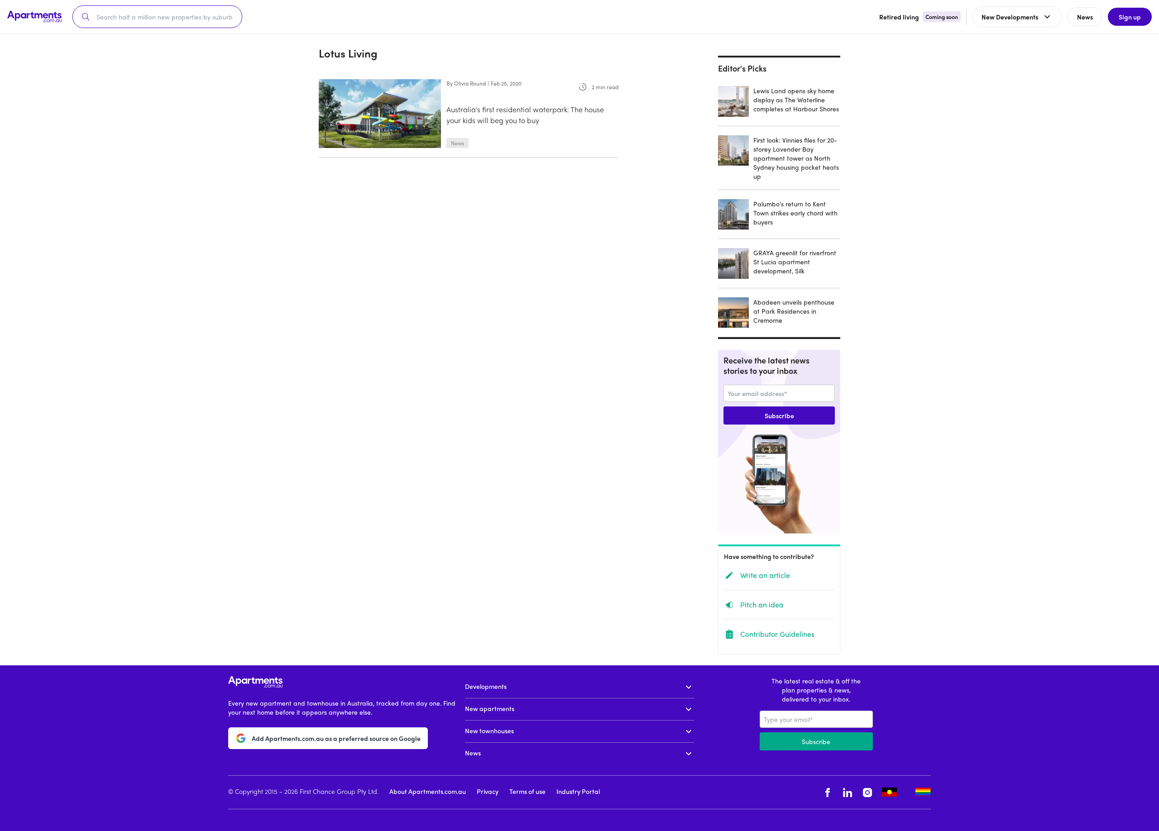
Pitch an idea (762, 604)
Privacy (487, 791)
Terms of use (527, 791)
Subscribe (779, 415)
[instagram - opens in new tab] (867, 792)
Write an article (765, 575)
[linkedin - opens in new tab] (847, 792)
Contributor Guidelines (777, 634)
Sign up (1130, 16)
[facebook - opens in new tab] (827, 792)
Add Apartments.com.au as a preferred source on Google (336, 738)
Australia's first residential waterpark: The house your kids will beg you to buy (525, 114)
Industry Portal (578, 791)
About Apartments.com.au (427, 791)
